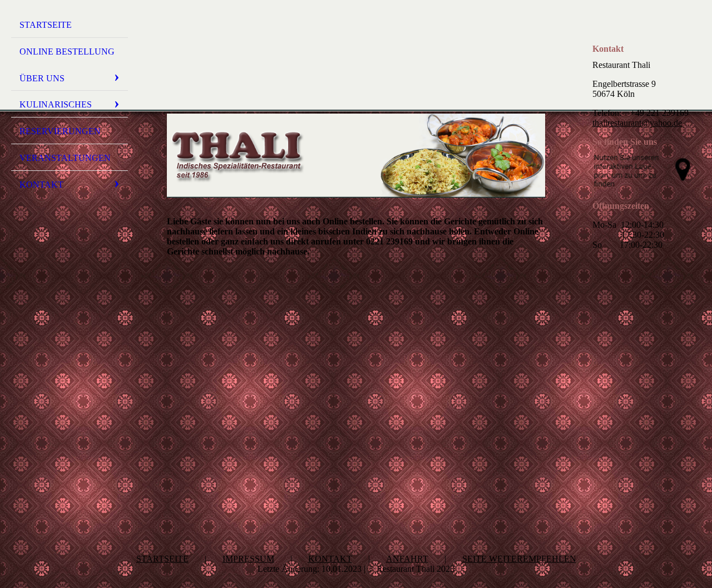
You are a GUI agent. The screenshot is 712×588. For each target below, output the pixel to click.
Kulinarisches (55, 104)
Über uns (42, 78)
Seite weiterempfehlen (519, 559)
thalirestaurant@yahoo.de (637, 123)
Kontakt (41, 184)
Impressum (248, 559)
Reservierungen (60, 131)
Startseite (45, 25)
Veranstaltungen (65, 158)
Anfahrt (407, 559)
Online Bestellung (67, 51)
